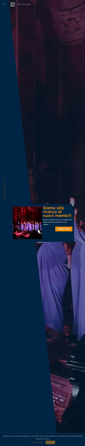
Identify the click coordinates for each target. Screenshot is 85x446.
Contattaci (63, 229)
